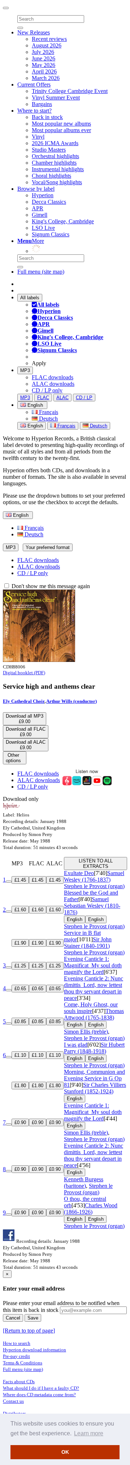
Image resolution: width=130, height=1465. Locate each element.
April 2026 (44, 71)
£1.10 (20, 1055)
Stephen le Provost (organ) (94, 886)
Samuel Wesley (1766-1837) (94, 876)
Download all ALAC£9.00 (26, 744)
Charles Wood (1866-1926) (90, 1208)
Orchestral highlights (55, 156)
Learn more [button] (88, 1433)
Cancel (13, 1318)
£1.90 (20, 943)
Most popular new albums (61, 124)
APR (37, 208)
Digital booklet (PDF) (24, 672)
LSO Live (43, 228)
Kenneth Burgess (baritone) (83, 1182)
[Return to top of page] (29, 1330)
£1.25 (20, 965)
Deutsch (48, 418)
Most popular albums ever (61, 130)
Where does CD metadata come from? (39, 1394)
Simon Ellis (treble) (86, 1032)
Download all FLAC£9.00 (26, 731)
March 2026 (46, 78)
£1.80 (20, 1085)
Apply (39, 363)
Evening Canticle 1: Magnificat (93, 965)
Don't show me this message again (50, 586)
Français (48, 412)
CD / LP (84, 397)
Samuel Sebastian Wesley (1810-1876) (92, 905)
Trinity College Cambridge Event (70, 91)
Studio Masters (49, 150)
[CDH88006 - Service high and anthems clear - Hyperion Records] (39, 660)
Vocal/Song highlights (57, 182)
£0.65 (20, 988)
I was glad (75, 1045)
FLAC (43, 397)
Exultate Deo (79, 873)
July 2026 (43, 52)
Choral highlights (51, 176)
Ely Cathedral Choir (23, 701)
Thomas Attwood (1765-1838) (94, 1014)
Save (32, 1318)
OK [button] (65, 1452)
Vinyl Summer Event (56, 97)
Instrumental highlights (58, 169)
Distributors (14, 1413)
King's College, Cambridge (63, 221)
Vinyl (38, 137)
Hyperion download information (34, 1349)
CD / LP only (47, 390)
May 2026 (43, 65)
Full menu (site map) (40, 272)
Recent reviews (49, 39)
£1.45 (20, 880)
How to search (16, 1343)
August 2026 (46, 45)
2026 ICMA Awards (55, 143)
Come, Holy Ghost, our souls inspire (91, 1007)
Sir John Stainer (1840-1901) (88, 942)
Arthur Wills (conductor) (71, 701)
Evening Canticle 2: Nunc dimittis (93, 988)
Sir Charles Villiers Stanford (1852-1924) (95, 1088)
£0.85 (20, 1021)
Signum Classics (50, 234)
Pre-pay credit (16, 1356)
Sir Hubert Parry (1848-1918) (94, 1048)
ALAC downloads (53, 384)
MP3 (25, 370)
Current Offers (34, 84)
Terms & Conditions (22, 1362)
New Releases (33, 32)
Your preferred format (48, 547)
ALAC (62, 397)
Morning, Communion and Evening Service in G (94, 1078)
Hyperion (42, 195)
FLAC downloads (52, 377)
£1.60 (20, 909)
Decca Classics (49, 202)
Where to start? (34, 110)
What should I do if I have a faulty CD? (41, 1388)
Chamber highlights (54, 163)
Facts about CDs (19, 1381)
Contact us (13, 1401)
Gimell (39, 215)
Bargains (42, 104)
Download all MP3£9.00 (24, 718)
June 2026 (43, 58)
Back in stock (47, 117)
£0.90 (20, 1122)
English (34, 425)
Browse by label (36, 189)
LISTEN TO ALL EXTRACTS (96, 863)
